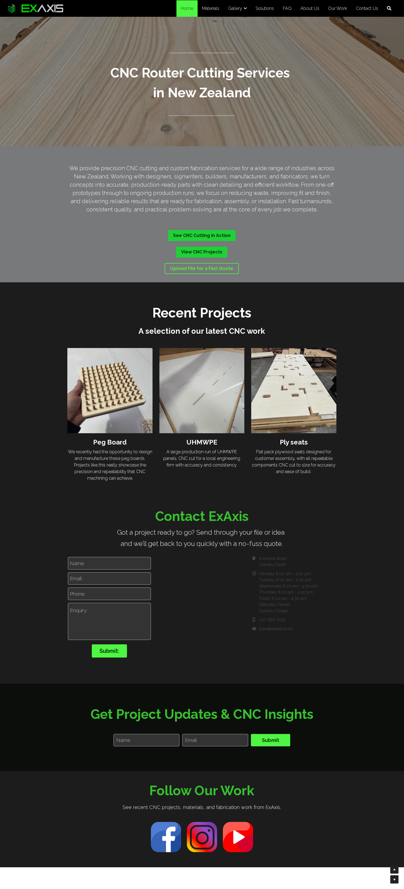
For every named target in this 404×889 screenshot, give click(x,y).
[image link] (166, 837)
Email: (76, 578)
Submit (270, 740)
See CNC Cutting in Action (202, 235)
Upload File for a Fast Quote (201, 268)
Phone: (77, 594)
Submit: (109, 651)
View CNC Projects (201, 252)
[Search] (389, 8)
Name (123, 740)
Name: (77, 563)
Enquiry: (78, 610)
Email (191, 740)
